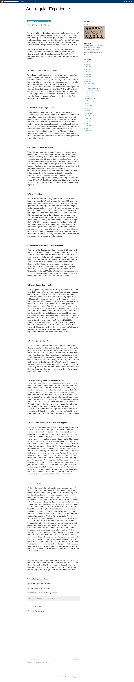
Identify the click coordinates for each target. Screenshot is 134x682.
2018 (87, 81)
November (90, 86)
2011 (87, 131)
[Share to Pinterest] (55, 598)
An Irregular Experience (48, 8)
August (89, 101)
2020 (87, 76)
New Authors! (88, 25)
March (89, 113)
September (90, 98)
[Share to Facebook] (53, 598)
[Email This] (47, 598)
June (88, 106)
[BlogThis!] (49, 598)
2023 (87, 69)
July (88, 103)
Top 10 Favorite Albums (93, 88)
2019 (87, 79)
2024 (87, 67)
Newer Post (31, 659)
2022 (87, 72)
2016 (87, 121)
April (88, 110)
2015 (87, 123)
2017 (87, 118)
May (88, 108)
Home (53, 659)
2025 (87, 64)
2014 (87, 126)
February (90, 115)
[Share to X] (51, 598)
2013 (87, 128)
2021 (87, 74)
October (89, 96)
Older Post (76, 659)
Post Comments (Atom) (41, 662)
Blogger (74, 677)
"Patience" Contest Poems (94, 93)
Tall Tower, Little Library (93, 90)
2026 (87, 62)
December (90, 83)
